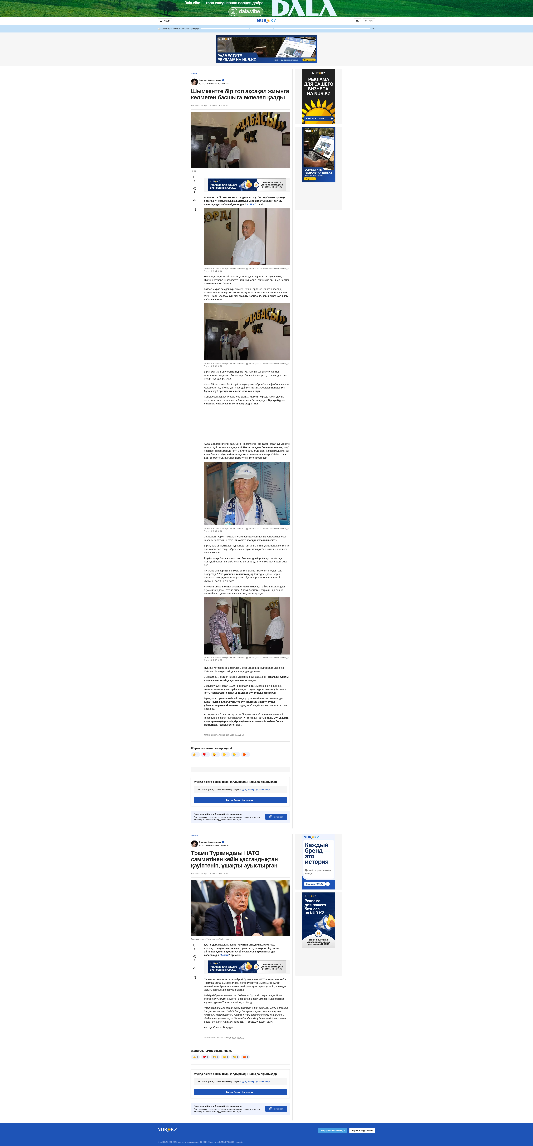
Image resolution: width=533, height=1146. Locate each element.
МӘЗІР (167, 21)
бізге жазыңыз (236, 735)
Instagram (278, 817)
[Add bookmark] (194, 209)
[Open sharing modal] (194, 199)
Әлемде (194, 836)
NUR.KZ (251, 204)
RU (357, 21)
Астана (225, 955)
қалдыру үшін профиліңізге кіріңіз (254, 790)
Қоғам (194, 74)
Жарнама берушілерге (362, 1130)
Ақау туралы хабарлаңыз (332, 1130)
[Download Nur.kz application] (266, 8)
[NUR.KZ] (266, 20)
